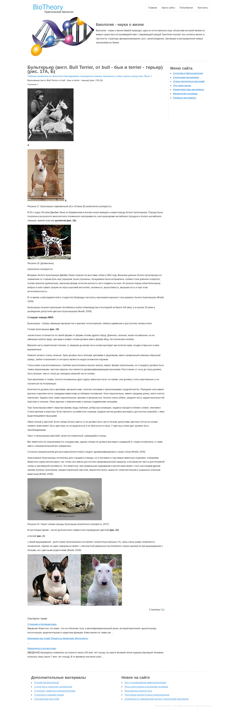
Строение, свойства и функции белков (54, 691)
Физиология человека (185, 93)
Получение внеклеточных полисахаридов (147, 694)
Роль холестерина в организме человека (146, 686)
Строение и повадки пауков (49, 694)
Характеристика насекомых (188, 89)
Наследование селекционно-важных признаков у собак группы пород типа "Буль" (107, 76)
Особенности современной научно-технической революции (157, 699)
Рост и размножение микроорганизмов (145, 682)
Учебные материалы (184, 98)
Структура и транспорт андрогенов (53, 686)
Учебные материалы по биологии (45, 76)
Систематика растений (46, 699)
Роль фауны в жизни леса (138, 691)
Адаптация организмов (186, 77)
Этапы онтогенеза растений (188, 81)
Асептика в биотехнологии (188, 73)
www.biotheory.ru (203, 706)
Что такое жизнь (182, 85)
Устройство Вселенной (46, 682)
